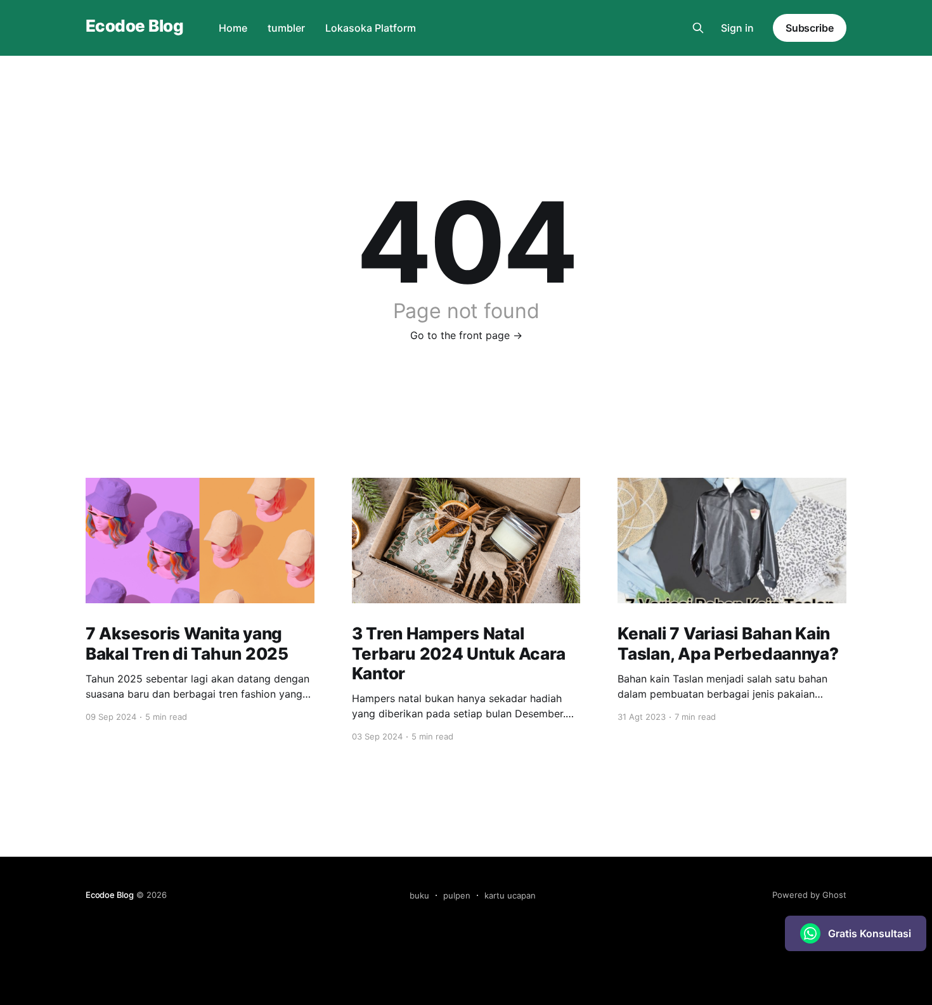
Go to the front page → (466, 335)
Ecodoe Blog (134, 26)
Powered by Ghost (809, 895)
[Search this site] (698, 28)
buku (419, 895)
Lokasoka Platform (370, 28)
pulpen (456, 895)
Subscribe (810, 28)
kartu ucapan (510, 895)
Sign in (737, 28)
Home (233, 28)
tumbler (286, 28)
